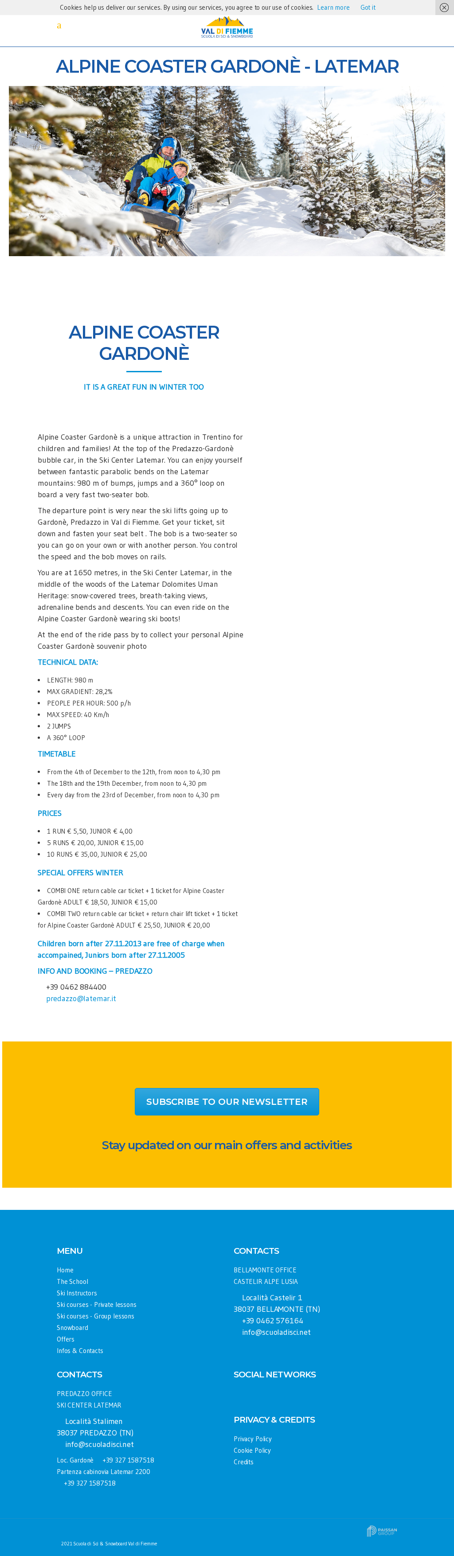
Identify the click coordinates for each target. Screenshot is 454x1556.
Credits (244, 1462)
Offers (65, 1339)
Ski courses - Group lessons (95, 1316)
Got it (368, 7)
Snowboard (72, 1327)
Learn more (333, 7)
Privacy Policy (253, 1439)
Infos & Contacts (80, 1350)
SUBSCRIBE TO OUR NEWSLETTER (227, 1101)
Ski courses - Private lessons (97, 1304)
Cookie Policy (252, 1450)
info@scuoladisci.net (276, 1332)
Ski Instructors (77, 1293)
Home (65, 1270)
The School (72, 1281)
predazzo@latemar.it (81, 998)
